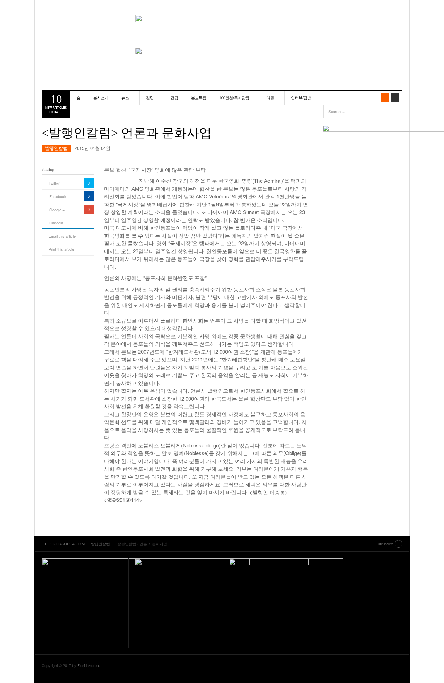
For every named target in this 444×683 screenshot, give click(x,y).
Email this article (62, 236)
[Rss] (385, 97)
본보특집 (198, 97)
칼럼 (150, 97)
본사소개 (101, 97)
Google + (57, 209)
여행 (270, 97)
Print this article (61, 249)
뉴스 (125, 97)
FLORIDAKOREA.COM (81, 22)
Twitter (54, 183)
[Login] (395, 97)
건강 (174, 97)
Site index (385, 543)
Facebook (57, 196)
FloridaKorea (88, 665)
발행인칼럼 (56, 148)
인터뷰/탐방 (301, 97)
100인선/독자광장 (234, 97)
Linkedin (56, 222)
